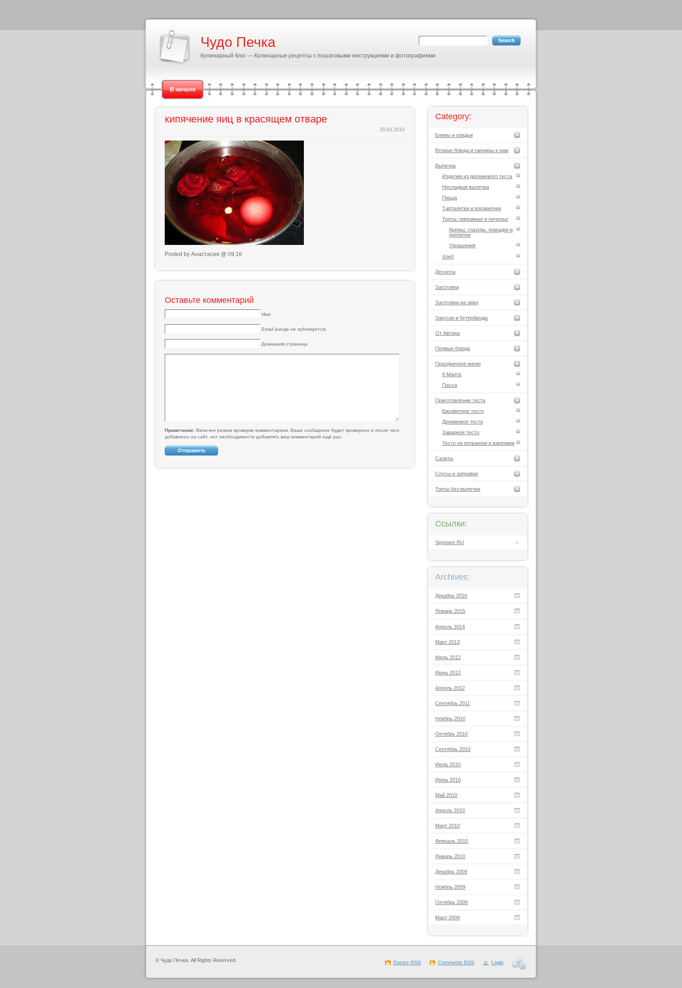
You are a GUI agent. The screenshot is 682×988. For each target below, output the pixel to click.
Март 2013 (447, 642)
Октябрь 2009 (451, 902)
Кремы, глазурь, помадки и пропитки (481, 232)
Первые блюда (452, 348)
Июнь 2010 (448, 780)
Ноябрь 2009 (450, 887)
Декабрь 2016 (451, 595)
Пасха (449, 385)
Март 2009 (447, 917)
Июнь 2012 (448, 672)
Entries (407, 962)
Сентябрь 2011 (452, 703)
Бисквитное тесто (463, 411)
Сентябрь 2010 (452, 749)
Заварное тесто (460, 432)
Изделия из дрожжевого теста (477, 176)
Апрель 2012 (450, 688)
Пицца (449, 197)
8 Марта (451, 374)
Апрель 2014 (450, 626)
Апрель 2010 (450, 810)
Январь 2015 (450, 611)
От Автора (447, 333)
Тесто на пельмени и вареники (478, 443)
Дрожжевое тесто (462, 421)
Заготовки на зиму (457, 302)
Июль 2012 (448, 657)
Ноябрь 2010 (450, 718)
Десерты (445, 272)
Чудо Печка (238, 42)
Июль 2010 (448, 764)
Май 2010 (446, 795)
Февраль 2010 (451, 841)
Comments (456, 962)
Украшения (462, 245)
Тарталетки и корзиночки (471, 208)
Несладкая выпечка (465, 187)
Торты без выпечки (457, 489)
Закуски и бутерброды (461, 318)
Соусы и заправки (456, 473)
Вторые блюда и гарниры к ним (471, 150)
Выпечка (445, 165)
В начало (182, 89)
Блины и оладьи (454, 135)
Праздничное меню (458, 363)
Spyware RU (449, 542)
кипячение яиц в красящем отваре (246, 119)
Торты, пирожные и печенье (475, 219)
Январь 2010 (450, 856)
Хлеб (448, 256)
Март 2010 (447, 825)
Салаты (444, 458)
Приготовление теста (460, 400)
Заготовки (447, 287)
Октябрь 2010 (451, 734)
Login (497, 962)
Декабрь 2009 (451, 871)
